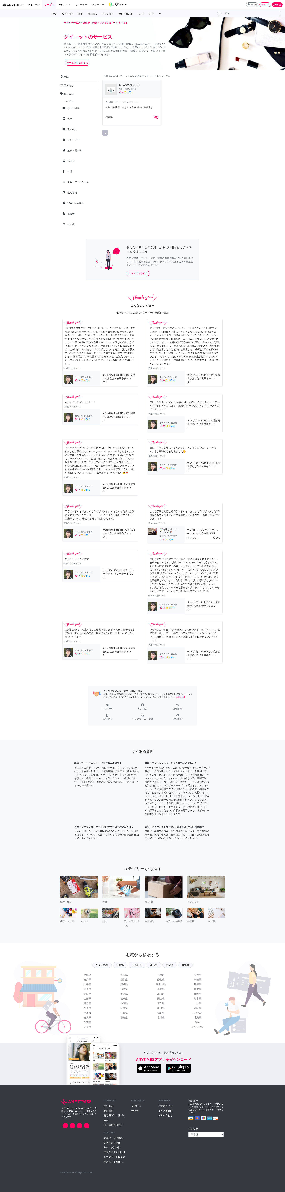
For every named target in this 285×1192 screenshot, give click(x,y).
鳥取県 (160, 989)
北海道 (87, 975)
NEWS (134, 1110)
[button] (252, 4)
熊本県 (197, 998)
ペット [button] (141, 14)
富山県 (124, 975)
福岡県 (197, 984)
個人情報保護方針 (113, 1125)
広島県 (160, 1003)
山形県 (87, 998)
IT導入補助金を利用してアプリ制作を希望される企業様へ (114, 1157)
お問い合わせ (165, 1115)
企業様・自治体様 (113, 1138)
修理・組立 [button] (67, 14)
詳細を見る (180, 697)
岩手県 (87, 984)
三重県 (124, 1013)
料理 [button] (151, 14)
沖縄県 (197, 1017)
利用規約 (108, 1110)
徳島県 (160, 1013)
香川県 (160, 1017)
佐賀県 (197, 989)
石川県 (124, 979)
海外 (197, 1022)
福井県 (124, 984)
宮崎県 (197, 1008)
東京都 (120, 965)
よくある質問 (165, 1110)
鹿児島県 (197, 1013)
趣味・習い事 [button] (125, 14)
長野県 (124, 994)
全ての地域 (102, 965)
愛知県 (124, 1008)
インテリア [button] (108, 14)
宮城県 (87, 989)
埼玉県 (153, 965)
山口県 (160, 1008)
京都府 (185, 965)
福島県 (87, 1003)
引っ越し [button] (92, 14)
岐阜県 (124, 998)
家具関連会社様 (112, 1142)
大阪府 (169, 965)
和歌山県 (161, 984)
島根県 (160, 994)
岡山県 (160, 998)
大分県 (197, 1003)
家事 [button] (80, 14)
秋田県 (87, 994)
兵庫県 (160, 975)
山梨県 (124, 989)
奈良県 (160, 979)
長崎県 (197, 994)
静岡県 (124, 1003)
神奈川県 (137, 965)
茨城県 (87, 1008)
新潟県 (87, 1027)
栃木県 (87, 1013)
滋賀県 (124, 1017)
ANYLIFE (136, 1106)
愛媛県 (197, 975)
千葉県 (87, 1022)
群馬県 (87, 1017)
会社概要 (108, 1106)
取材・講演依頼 (112, 1147)
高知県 (197, 979)
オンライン (198, 1027)
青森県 (87, 979)
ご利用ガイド (165, 1106)
